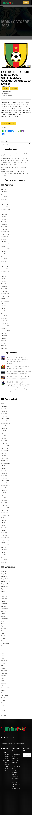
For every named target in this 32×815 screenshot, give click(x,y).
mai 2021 (3, 311)
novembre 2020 (5, 326)
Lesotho (3, 653)
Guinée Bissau (5, 643)
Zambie (3, 712)
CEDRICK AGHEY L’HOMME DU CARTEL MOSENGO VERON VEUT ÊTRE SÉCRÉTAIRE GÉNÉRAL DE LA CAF (15, 159)
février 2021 (4, 318)
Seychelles (4, 693)
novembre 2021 (5, 296)
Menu (26, 2)
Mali (2, 665)
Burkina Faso (4, 598)
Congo (3, 613)
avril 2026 (3, 194)
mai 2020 (3, 340)
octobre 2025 (4, 206)
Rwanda (3, 685)
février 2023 (4, 261)
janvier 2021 (4, 321)
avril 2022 (3, 283)
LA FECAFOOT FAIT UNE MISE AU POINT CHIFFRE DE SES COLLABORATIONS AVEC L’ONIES (16, 77)
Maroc (3, 668)
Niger (2, 678)
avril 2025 (3, 221)
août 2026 (3, 189)
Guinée (3, 641)
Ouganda (3, 683)
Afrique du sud (5, 586)
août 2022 (3, 273)
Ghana (3, 638)
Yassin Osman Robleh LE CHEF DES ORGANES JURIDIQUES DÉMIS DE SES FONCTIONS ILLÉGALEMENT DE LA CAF (15, 173)
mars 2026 (4, 197)
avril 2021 (3, 313)
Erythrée (3, 626)
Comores (3, 611)
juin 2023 (3, 251)
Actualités (5, 88)
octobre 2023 (4, 246)
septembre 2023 (5, 249)
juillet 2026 (4, 192)
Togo (2, 708)
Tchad (3, 705)
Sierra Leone (4, 695)
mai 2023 (3, 254)
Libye (2, 658)
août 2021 (3, 303)
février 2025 (4, 226)
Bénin (2, 593)
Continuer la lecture (9, 123)
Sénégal (3, 690)
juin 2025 (3, 216)
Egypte (3, 623)
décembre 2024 (5, 231)
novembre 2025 (5, 204)
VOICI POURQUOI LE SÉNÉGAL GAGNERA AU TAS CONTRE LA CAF (13, 168)
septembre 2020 (5, 330)
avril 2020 (3, 343)
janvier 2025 (4, 229)
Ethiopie (3, 631)
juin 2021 (3, 308)
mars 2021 (4, 316)
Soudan (3, 700)
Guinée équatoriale (6, 646)
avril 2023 (3, 256)
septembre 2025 (5, 209)
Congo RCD (4, 616)
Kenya (2, 650)
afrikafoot (7, 91)
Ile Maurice (4, 648)
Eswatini (3, 628)
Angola (3, 591)
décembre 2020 (5, 323)
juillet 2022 (4, 276)
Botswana (4, 596)
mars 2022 (4, 286)
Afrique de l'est (5, 579)
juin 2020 (3, 338)
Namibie (3, 675)
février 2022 (4, 288)
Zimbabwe (4, 715)
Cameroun (14, 88)
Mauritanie (4, 670)
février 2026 (4, 199)
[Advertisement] (16, 22)
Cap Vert (3, 606)
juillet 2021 (4, 306)
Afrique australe (5, 574)
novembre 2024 (5, 234)
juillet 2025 (4, 214)
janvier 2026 (4, 202)
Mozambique (4, 673)
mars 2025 (4, 224)
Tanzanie (3, 703)
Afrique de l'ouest (6, 581)
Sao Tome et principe (6, 688)
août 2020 (3, 333)
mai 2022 (3, 281)
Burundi (3, 601)
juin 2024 (3, 241)
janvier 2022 (4, 291)
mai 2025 (3, 219)
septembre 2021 (5, 301)
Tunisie (3, 710)
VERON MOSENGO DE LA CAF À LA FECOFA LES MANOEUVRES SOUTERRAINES (13, 163)
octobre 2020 (4, 328)
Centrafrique (4, 608)
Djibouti (3, 621)
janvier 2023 (4, 264)
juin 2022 (3, 278)
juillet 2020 (4, 335)
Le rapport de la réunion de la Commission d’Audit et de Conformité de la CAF (15, 154)
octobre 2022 (4, 268)
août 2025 (3, 211)
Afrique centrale (5, 576)
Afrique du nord (5, 584)
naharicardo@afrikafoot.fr (7, 756)
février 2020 (4, 348)
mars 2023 (4, 259)
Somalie (3, 698)
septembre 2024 (5, 236)
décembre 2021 (5, 293)
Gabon (3, 633)
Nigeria (3, 680)
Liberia (3, 655)
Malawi (3, 663)
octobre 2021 (4, 298)
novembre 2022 (5, 266)
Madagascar (4, 660)
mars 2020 (4, 345)
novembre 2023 (5, 244)
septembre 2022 (5, 271)
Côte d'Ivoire (4, 618)
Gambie (3, 636)
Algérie (3, 588)
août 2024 (3, 239)
